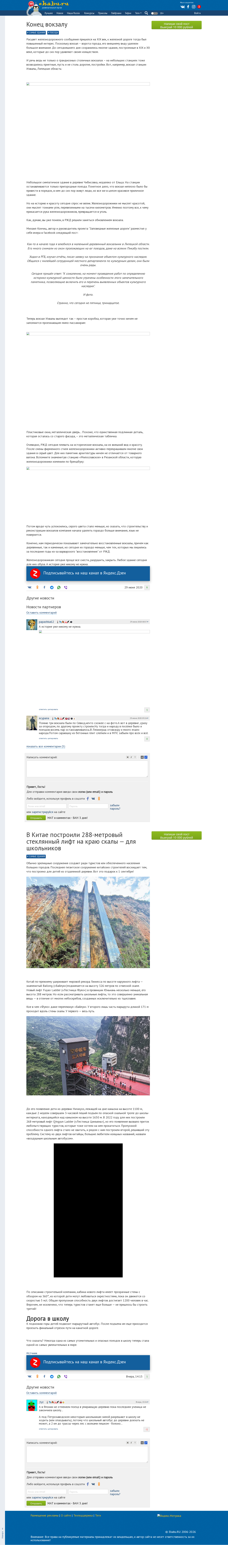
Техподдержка (83, 1515)
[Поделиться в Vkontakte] (29, 587)
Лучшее (49, 13)
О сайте (66, 1515)
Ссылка (146, 757)
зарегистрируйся (42, 812)
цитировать (53, 709)
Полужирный (128, 757)
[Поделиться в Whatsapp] (58, 587)
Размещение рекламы (44, 1515)
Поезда (54, 32)
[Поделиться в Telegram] (51, 587)
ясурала (44, 718)
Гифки (128, 13)
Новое (60, 13)
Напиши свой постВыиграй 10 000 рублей (176, 25)
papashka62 (46, 622)
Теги (137, 13)
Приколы (102, 13)
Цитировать (142, 757)
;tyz (41, 1402)
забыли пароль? (115, 806)
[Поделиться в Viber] (65, 587)
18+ (161, 13)
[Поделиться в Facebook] (44, 587)
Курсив (132, 757)
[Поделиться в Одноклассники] (37, 587)
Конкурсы (89, 13)
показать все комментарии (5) (45, 746)
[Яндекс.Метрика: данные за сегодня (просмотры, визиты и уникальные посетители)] (169, 1515)
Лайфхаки (116, 13)
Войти (197, 13)
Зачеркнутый (135, 757)
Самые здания (37, 32)
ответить (43, 709)
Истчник (31, 1353)
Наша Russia (73, 13)
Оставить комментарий (41, 612)
